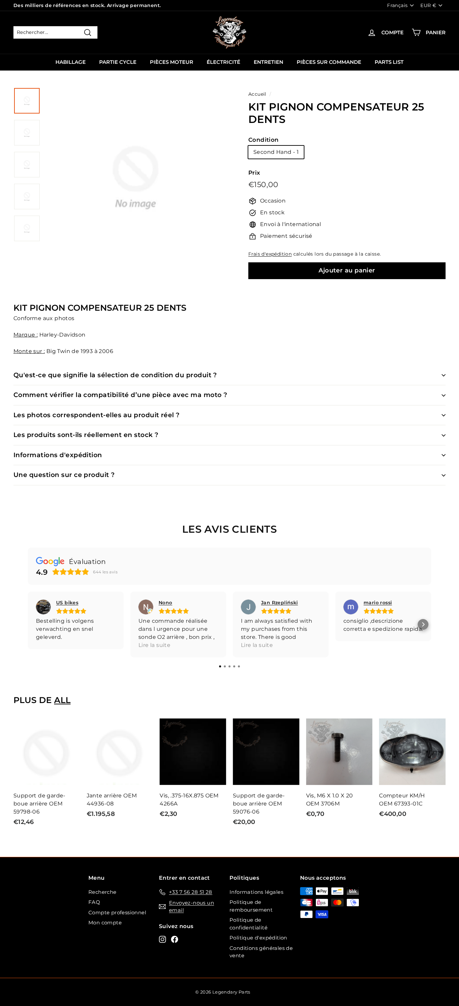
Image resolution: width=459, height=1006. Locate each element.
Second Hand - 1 (276, 152)
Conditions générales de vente (261, 952)
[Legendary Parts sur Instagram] (162, 939)
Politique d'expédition (258, 937)
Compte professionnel (117, 912)
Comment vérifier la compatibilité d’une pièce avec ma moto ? (120, 395)
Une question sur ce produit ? (64, 475)
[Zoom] (135, 185)
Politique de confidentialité (248, 924)
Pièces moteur (171, 62)
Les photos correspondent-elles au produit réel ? (96, 415)
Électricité (223, 62)
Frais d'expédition (270, 254)
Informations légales (256, 892)
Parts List (389, 62)
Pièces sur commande (329, 62)
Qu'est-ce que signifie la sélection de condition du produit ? (115, 375)
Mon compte (105, 922)
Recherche (102, 892)
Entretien (268, 62)
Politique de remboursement (251, 906)
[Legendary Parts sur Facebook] (174, 939)
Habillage (70, 62)
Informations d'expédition (57, 455)
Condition (263, 139)
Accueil (257, 94)
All (62, 700)
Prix (254, 172)
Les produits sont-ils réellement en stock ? (85, 435)
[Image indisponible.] (27, 101)
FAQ (94, 902)
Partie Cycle (117, 62)
